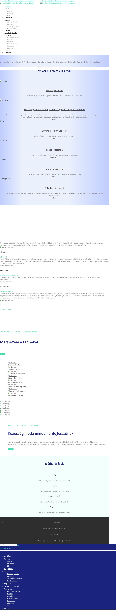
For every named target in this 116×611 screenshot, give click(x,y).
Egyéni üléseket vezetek (54, 131)
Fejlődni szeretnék (54, 150)
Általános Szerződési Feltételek (54, 529)
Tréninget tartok (54, 90)
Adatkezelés (54, 535)
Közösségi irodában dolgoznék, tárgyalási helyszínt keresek (54, 109)
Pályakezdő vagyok (54, 188)
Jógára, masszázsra (54, 169)
